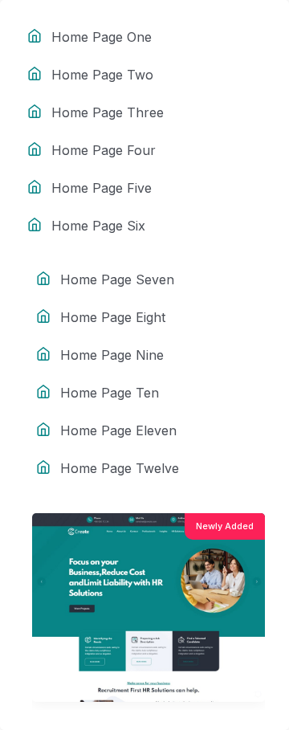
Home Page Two (102, 75)
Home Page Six (98, 226)
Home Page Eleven (118, 430)
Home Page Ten (109, 393)
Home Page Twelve (119, 468)
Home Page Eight (112, 317)
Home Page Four (103, 150)
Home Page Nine (112, 355)
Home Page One (101, 37)
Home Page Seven (117, 279)
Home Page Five (101, 188)
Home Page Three (107, 112)
